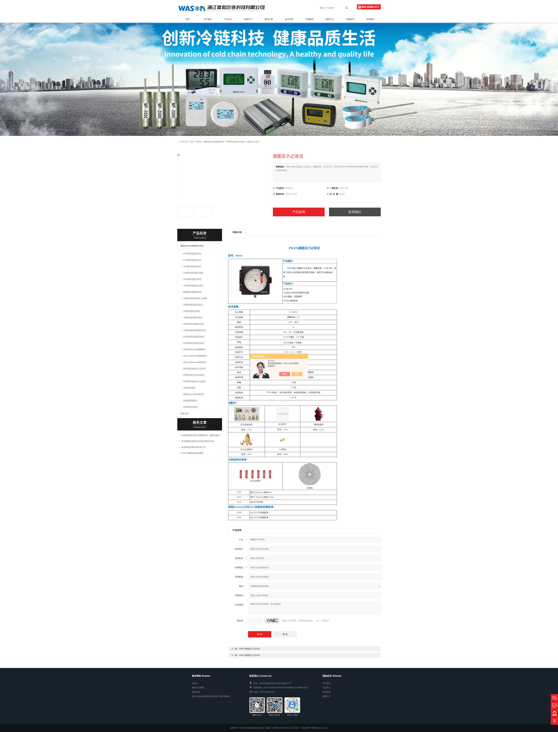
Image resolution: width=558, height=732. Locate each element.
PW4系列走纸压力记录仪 (235, 142)
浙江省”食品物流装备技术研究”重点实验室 (211, 696)
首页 (187, 19)
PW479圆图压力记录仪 (249, 655)
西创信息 (196, 692)
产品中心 (228, 19)
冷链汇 (195, 683)
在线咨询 (350, 19)
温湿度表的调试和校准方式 (193, 447)
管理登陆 (314, 728)
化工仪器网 (305, 728)
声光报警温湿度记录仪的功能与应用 (197, 441)
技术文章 (289, 19)
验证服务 (327, 692)
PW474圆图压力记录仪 (249, 649)
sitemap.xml (323, 728)
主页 (191, 142)
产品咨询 (298, 212)
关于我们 (208, 19)
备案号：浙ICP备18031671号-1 (278, 728)
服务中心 (330, 19)
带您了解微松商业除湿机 (192, 453)
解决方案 (269, 19)
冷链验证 (309, 19)
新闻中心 (248, 19)
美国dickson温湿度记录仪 (214, 142)
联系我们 (370, 19)
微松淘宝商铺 (198, 687)
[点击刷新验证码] (272, 620)
